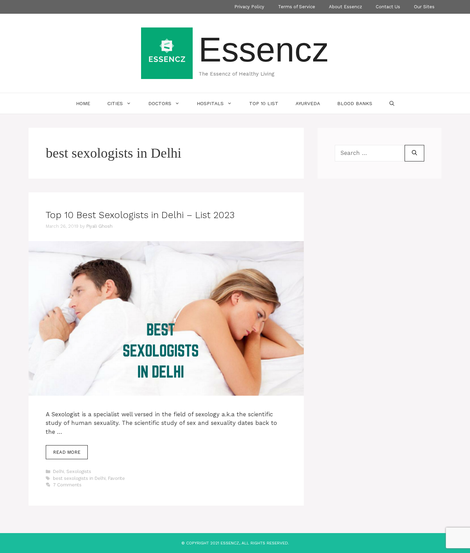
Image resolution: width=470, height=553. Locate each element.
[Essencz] (167, 52)
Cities (115, 103)
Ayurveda (308, 103)
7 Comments (67, 484)
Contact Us (388, 6)
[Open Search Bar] (392, 103)
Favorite (116, 478)
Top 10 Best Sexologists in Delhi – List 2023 (140, 215)
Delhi (58, 471)
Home (83, 103)
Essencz (264, 49)
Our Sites (424, 6)
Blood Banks (354, 103)
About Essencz (345, 6)
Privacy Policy (249, 6)
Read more (67, 452)
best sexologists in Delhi (79, 478)
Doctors (159, 103)
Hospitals (210, 103)
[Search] (414, 153)
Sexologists (78, 471)
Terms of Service (296, 6)
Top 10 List (263, 103)
